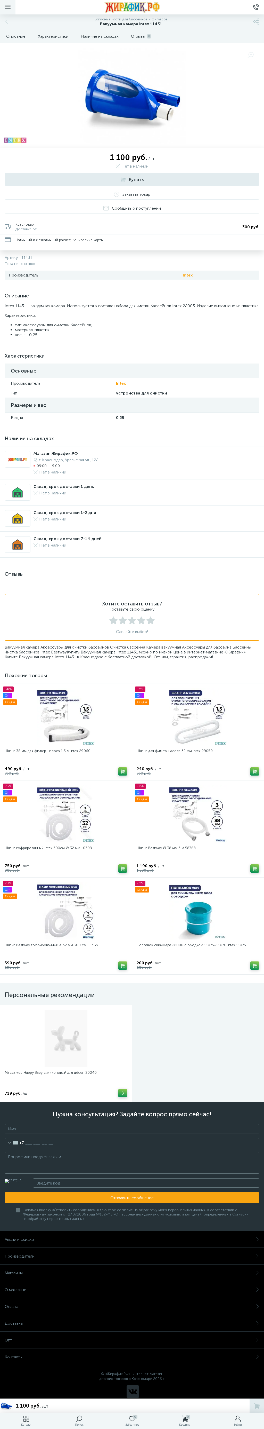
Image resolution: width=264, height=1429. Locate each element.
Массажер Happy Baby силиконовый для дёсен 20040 (51, 1072)
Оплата (11, 1306)
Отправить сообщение (132, 1197)
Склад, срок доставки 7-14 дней (68, 538)
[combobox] (14, 1142)
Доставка (14, 1323)
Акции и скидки (19, 1239)
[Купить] (122, 771)
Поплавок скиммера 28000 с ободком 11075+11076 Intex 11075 (191, 945)
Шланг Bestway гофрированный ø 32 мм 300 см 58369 (51, 945)
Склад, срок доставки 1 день (64, 486)
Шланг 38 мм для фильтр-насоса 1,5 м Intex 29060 (47, 751)
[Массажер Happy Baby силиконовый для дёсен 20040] (66, 1038)
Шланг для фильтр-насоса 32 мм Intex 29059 (175, 751)
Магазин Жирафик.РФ (56, 453)
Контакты (13, 1356)
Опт (8, 1340)
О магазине (15, 1289)
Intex (188, 275)
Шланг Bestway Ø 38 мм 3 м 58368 (166, 848)
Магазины (14, 1272)
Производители (20, 1256)
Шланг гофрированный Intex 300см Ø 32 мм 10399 (48, 848)
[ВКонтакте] (133, 1391)
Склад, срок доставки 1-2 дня (65, 512)
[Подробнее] (122, 1093)
